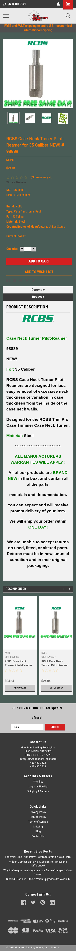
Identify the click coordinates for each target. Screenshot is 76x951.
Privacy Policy (38, 812)
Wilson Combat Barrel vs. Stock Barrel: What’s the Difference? (38, 863)
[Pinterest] (33, 280)
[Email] (14, 280)
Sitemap (55, 947)
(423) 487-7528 (16, 4)
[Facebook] (8, 280)
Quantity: (12, 248)
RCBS (7, 652)
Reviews (38, 297)
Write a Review (16, 182)
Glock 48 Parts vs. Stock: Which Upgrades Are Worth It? (38, 879)
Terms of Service (38, 821)
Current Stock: (16, 236)
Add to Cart (20, 688)
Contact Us (38, 836)
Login (32, 786)
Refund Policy (38, 816)
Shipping (38, 826)
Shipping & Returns (38, 791)
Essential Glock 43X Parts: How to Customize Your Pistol (38, 856)
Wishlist (38, 781)
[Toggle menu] (6, 16)
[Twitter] (27, 280)
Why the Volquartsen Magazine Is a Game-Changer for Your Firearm (38, 872)
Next (69, 73)
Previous (6, 73)
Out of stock (56, 688)
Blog (38, 831)
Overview (38, 290)
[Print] (20, 280)
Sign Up (43, 786)
